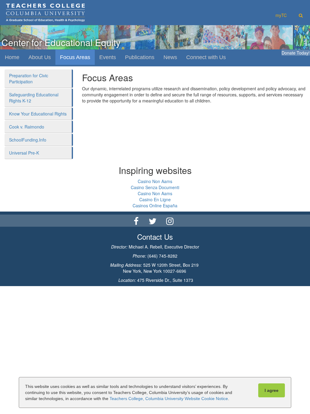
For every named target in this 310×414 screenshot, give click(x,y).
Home (12, 57)
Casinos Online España (155, 205)
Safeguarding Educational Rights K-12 (33, 98)
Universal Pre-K (24, 153)
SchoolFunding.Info (27, 140)
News (170, 57)
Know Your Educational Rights (38, 114)
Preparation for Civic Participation (28, 78)
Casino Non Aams (155, 181)
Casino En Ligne (155, 199)
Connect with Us (206, 57)
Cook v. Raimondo (26, 127)
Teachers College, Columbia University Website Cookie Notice (169, 398)
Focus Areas (75, 57)
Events (107, 57)
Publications (139, 57)
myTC (281, 15)
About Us (39, 57)
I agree (272, 390)
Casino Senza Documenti (155, 187)
